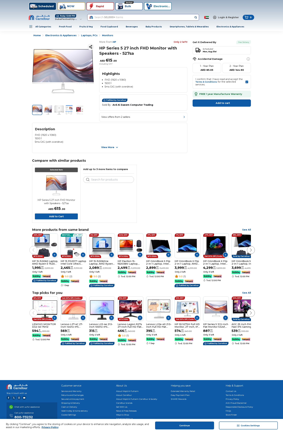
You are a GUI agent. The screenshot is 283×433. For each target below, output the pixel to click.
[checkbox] (246, 82)
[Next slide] (247, 246)
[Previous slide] (30, 246)
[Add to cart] (54, 254)
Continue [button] (184, 425)
